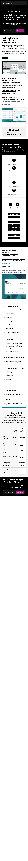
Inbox (3, 93)
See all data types (6, 263)
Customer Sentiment (6, 260)
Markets (10, 57)
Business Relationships (18, 257)
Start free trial (20, 30)
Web (14, 93)
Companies (4, 57)
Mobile (8, 93)
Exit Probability (13, 255)
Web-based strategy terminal (8, 90)
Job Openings (16, 260)
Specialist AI (20, 90)
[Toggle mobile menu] (25, 3)
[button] (14, 110)
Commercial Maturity (6, 257)
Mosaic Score (5, 255)
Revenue (22, 260)
